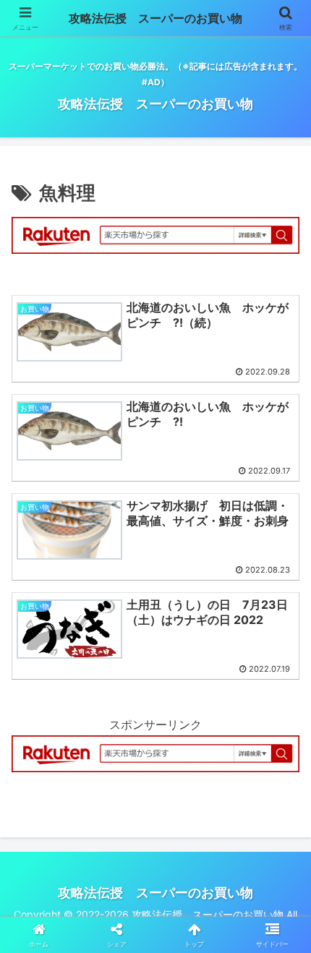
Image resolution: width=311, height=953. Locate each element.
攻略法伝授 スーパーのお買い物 (155, 18)
